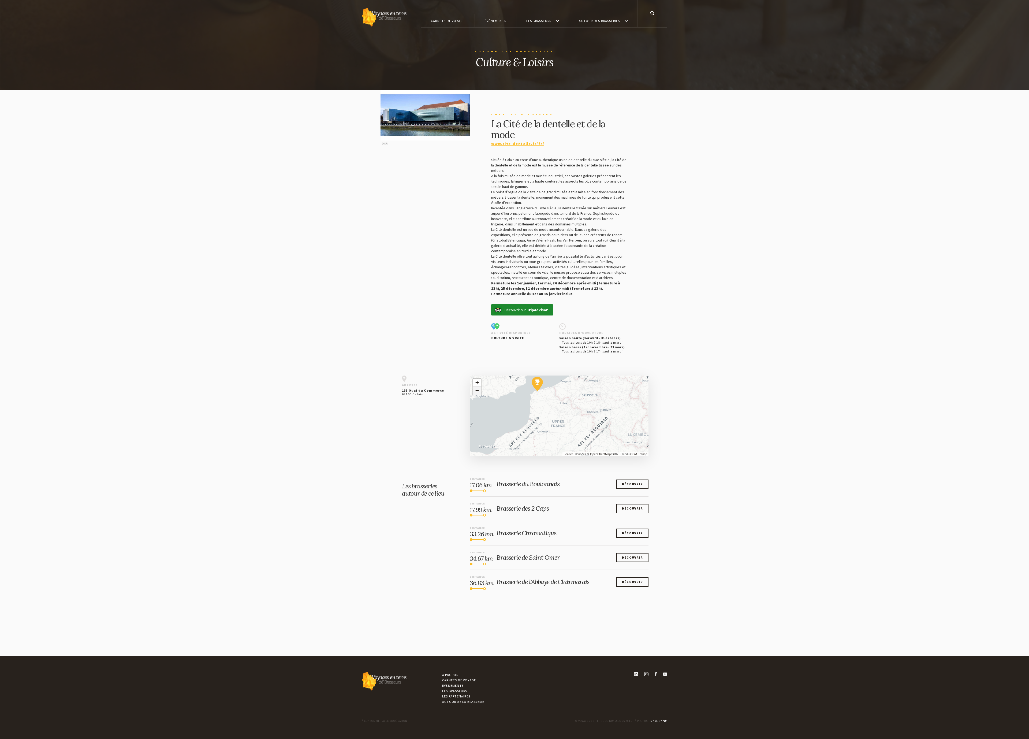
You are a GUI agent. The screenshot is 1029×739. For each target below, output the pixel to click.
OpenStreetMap (600, 454)
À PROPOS (641, 721)
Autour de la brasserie (463, 702)
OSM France (638, 454)
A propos (450, 675)
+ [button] (477, 382)
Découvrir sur (526, 309)
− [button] (477, 390)
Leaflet (568, 454)
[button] (542, 20)
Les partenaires (456, 696)
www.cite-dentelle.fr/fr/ (517, 143)
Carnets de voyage (459, 680)
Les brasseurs (454, 691)
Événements (453, 686)
